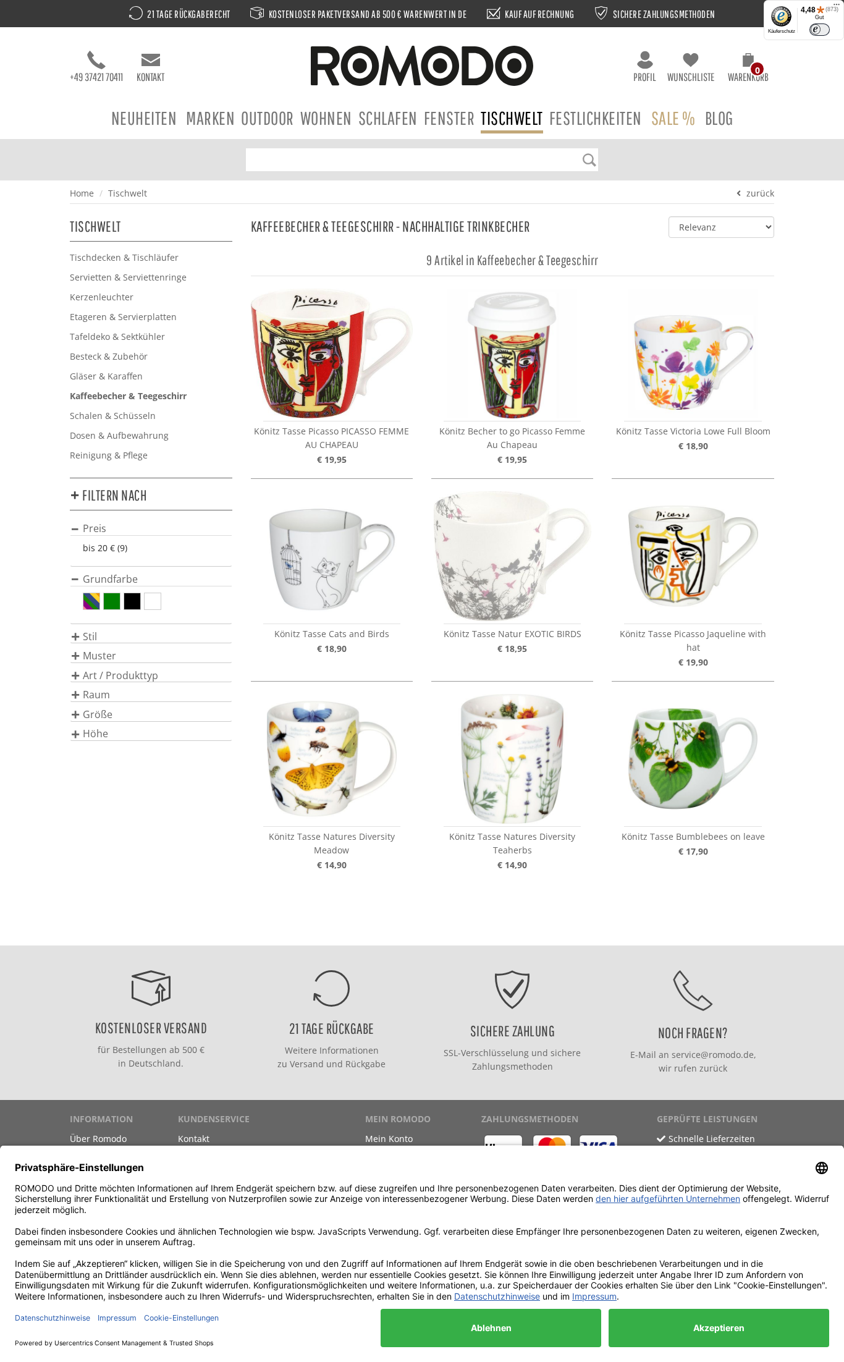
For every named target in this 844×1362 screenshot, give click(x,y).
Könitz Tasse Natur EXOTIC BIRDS (512, 634)
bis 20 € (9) (105, 548)
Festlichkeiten (595, 118)
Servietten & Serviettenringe (128, 277)
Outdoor (267, 118)
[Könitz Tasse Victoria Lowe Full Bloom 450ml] (693, 353)
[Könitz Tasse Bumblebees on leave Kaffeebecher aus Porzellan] (693, 759)
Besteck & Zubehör (109, 356)
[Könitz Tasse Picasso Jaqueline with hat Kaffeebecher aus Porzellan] (693, 556)
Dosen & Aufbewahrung (119, 435)
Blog (719, 118)
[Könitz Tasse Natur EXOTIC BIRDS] (512, 556)
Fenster (449, 118)
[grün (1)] (112, 601)
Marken (210, 118)
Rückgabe (365, 1064)
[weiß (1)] (153, 601)
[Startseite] (422, 68)
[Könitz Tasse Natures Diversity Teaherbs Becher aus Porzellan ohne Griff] (512, 759)
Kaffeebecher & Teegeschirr (128, 396)
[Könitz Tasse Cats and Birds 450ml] (332, 556)
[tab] (151, 528)
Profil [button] (644, 76)
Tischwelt (512, 118)
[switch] (819, 29)
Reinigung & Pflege (109, 455)
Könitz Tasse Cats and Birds (331, 634)
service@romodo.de (713, 1054)
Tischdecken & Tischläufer (124, 257)
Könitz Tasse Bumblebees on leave (693, 836)
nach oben (418, 933)
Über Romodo (98, 1138)
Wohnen (326, 118)
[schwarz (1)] (132, 601)
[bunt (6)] (91, 601)
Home (82, 193)
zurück (760, 193)
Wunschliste (690, 76)
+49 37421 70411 (96, 76)
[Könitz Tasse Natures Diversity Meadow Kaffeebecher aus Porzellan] (332, 759)
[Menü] (836, 7)
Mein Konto (389, 1138)
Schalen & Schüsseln (113, 415)
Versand (307, 1064)
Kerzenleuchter (101, 297)
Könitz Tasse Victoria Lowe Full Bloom (693, 431)
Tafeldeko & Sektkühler (117, 336)
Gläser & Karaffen (106, 376)
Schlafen (388, 118)
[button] (748, 69)
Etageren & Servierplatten (123, 317)
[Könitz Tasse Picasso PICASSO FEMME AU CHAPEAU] (332, 353)
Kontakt (150, 76)
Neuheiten (144, 118)
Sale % (673, 118)
